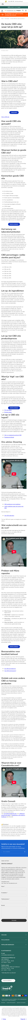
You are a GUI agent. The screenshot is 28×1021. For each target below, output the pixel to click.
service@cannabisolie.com (7, 955)
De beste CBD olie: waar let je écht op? (17, 18)
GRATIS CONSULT (14, 224)
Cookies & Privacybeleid (11, 1002)
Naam (2, 886)
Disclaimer (3, 1002)
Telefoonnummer (5, 899)
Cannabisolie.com (7, 999)
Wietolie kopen (8, 412)
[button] (25, 10)
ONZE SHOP (14, 112)
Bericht (3, 905)
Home (2, 18)
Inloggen (18, 10)
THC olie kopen (8, 410)
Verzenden (14, 920)
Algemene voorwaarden (21, 1002)
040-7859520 (5, 959)
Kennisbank (7, 18)
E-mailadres (4, 892)
